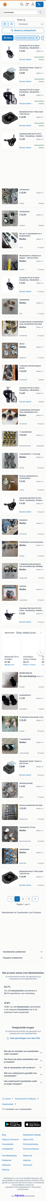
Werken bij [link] (27, 1155)
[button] (27, 4)
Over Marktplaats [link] (9, 1155)
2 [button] (23, 899)
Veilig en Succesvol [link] (10, 1139)
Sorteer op (21, 20)
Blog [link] (4, 1135)
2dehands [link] (6, 1165)
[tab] (5, 24)
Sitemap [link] (5, 1170)
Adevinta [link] (27, 1160)
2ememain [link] (27, 1165)
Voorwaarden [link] (7, 1144)
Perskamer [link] (6, 1160)
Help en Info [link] (28, 1139)
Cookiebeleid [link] (7, 1149)
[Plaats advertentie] (40, 4)
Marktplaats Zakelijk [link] (32, 1135)
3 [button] (28, 899)
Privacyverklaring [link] (30, 1144)
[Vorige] (11, 899)
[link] (5, 4)
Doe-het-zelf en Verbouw (25, 38)
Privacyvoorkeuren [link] (31, 1149)
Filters (9, 38)
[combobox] (19, 12)
